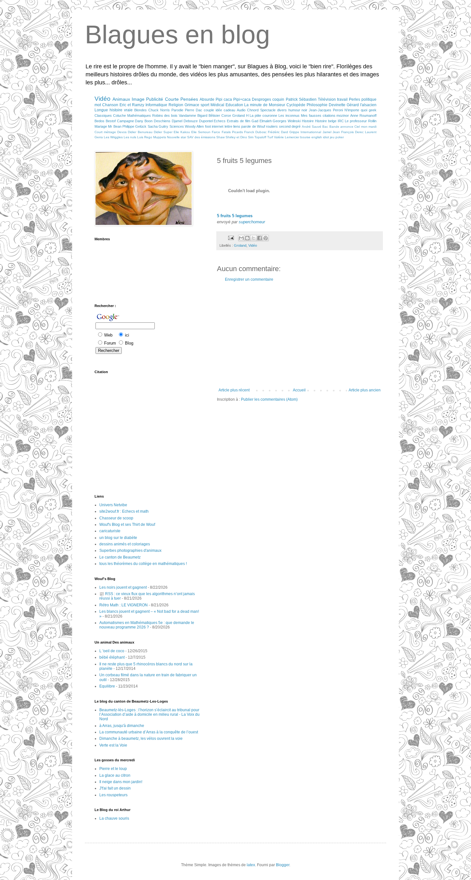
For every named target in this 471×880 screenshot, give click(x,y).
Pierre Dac (193, 110)
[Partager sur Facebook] (259, 238)
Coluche (119, 115)
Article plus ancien (365, 390)
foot (208, 126)
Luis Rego (144, 137)
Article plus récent (234, 390)
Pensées (189, 99)
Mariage (101, 126)
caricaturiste (109, 531)
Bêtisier (214, 115)
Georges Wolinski (287, 121)
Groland (238, 115)
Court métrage (105, 132)
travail (342, 99)
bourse (305, 137)
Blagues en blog (177, 34)
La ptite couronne (263, 115)
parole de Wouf (253, 126)
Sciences (176, 126)
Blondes (140, 110)
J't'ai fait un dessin (115, 788)
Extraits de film (238, 121)
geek (372, 110)
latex (251, 865)
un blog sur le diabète (118, 537)
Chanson (110, 105)
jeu (332, 137)
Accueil (299, 390)
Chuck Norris (159, 110)
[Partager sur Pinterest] (265, 238)
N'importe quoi (355, 110)
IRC (341, 121)
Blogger (282, 865)
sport (205, 105)
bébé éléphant (112, 657)
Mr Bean (114, 126)
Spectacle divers (273, 110)
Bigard (202, 115)
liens (236, 126)
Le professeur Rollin (360, 121)
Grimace (192, 105)
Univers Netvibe (113, 505)
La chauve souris (114, 818)
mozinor (342, 115)
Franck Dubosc (255, 132)
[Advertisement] (299, 335)
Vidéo (103, 98)
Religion (176, 105)
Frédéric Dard (278, 132)
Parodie (177, 110)
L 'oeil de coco (111, 651)
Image (138, 99)
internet (217, 126)
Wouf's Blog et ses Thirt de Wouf (127, 524)
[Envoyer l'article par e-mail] (231, 238)
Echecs (220, 121)
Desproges (261, 99)
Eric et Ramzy (132, 105)
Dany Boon (144, 121)
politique (368, 99)
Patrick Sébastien (301, 99)
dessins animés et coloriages (124, 544)
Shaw (220, 137)
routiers (272, 126)
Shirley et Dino (236, 137)
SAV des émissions (201, 137)
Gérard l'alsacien (361, 105)
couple (209, 110)
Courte (172, 99)
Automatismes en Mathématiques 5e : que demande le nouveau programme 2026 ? (146, 624)
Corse (226, 115)
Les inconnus (289, 115)
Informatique (156, 105)
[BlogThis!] (247, 238)
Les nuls (130, 137)
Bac (325, 126)
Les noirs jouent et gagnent (123, 587)
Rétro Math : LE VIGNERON (123, 605)
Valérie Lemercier (286, 137)
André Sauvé (311, 126)
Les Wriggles (113, 137)
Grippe (294, 132)
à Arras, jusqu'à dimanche (121, 725)
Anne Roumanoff (363, 115)
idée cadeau (225, 110)
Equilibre (107, 686)
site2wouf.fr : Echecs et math (124, 511)
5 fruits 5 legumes (234, 215)
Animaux (121, 99)
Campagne (125, 121)
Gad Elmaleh (262, 121)
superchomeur (252, 221)
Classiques (103, 115)
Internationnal (311, 132)
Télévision (327, 99)
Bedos (99, 121)
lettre (228, 126)
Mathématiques (139, 115)
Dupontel (206, 121)
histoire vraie (121, 110)
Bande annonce (341, 126)
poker (339, 137)
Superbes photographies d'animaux (130, 550)
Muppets (159, 137)
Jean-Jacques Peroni (326, 110)
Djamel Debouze (185, 121)
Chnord (253, 110)
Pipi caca (224, 99)
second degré (290, 126)
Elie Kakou (182, 132)
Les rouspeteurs (113, 795)
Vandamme (187, 115)
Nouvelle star (176, 137)
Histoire (308, 121)
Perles (354, 99)
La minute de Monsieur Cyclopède (274, 105)
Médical (217, 105)
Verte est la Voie (113, 745)
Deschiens (162, 121)
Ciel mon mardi (365, 126)
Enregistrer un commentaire (249, 279)
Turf (270, 137)
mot (98, 105)
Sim (250, 137)
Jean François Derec (348, 132)
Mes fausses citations (318, 115)
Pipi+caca (242, 99)
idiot (326, 137)
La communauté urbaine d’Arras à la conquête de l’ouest (148, 732)
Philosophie (317, 105)
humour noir (298, 110)
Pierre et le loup (113, 768)
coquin (278, 99)
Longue (101, 110)
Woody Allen (194, 126)
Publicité (154, 99)
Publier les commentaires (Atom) (269, 399)
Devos (122, 132)
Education (234, 105)
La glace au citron (114, 775)
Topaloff (260, 137)
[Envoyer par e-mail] (241, 238)
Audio (241, 110)
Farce (216, 132)
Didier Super (163, 132)
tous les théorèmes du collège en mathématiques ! (143, 563)
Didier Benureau (140, 132)
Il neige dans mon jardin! (120, 782)
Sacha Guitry (158, 126)
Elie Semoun (201, 132)
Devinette (337, 105)
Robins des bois (165, 115)
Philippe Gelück (134, 126)
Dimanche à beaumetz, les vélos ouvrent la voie (141, 738)
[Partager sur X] (253, 238)
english (316, 137)
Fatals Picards (232, 132)
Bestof (111, 121)
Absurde (207, 99)
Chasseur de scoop (116, 518)
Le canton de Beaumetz (120, 557)
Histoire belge (325, 121)
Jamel (327, 132)
